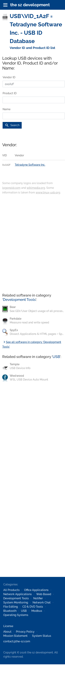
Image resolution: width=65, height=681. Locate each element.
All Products (11, 590)
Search (12, 125)
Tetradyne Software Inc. (30, 164)
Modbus (36, 610)
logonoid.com (11, 187)
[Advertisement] (32, 244)
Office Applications (36, 590)
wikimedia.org (36, 187)
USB (56, 356)
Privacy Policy (25, 631)
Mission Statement (15, 635)
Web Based (43, 594)
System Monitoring (15, 602)
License (8, 626)
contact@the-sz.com (16, 641)
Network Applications (17, 594)
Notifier (38, 598)
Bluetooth (9, 610)
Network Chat (42, 602)
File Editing (10, 606)
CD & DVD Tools (32, 606)
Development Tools (19, 299)
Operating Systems (15, 615)
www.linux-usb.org (48, 192)
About (7, 631)
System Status (41, 635)
